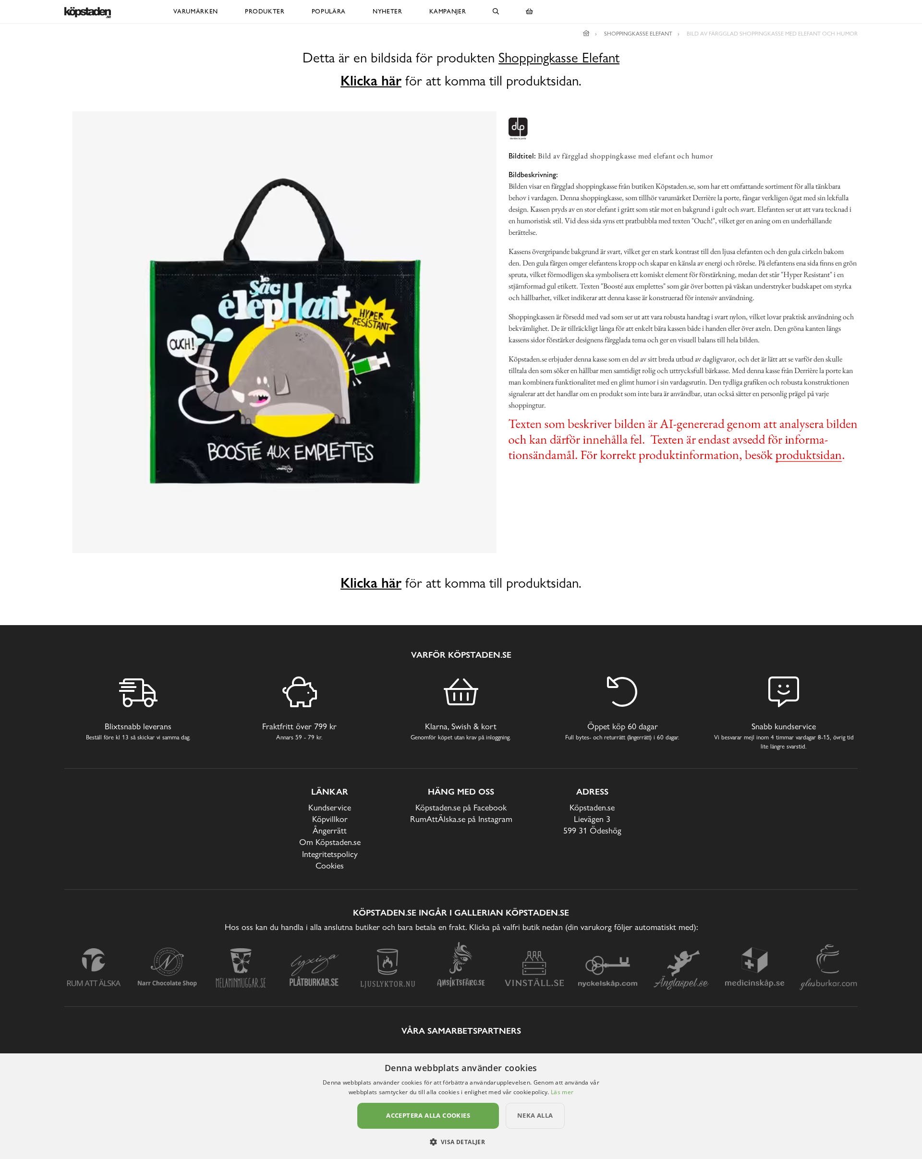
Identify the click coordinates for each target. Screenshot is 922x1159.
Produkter (265, 11)
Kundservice (329, 807)
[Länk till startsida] (586, 33)
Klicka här (370, 80)
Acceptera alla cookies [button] (428, 1115)
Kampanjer (447, 11)
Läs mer (562, 1092)
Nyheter (387, 11)
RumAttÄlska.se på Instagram (461, 819)
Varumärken (195, 11)
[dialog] (461, 1106)
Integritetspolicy (330, 854)
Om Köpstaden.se (330, 842)
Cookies (329, 865)
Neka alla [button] (535, 1115)
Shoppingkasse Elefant (558, 58)
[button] (461, 1141)
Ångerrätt (330, 830)
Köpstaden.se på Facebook (461, 807)
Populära (329, 11)
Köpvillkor (330, 819)
